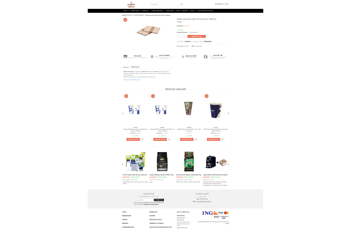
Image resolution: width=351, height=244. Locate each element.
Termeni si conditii (156, 223)
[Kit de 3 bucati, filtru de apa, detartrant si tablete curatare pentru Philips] (135, 161)
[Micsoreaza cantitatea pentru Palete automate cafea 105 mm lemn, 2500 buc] (178, 36)
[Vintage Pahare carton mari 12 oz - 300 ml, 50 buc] (189, 110)
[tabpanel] (148, 33)
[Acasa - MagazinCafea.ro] (131, 4)
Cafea (124, 212)
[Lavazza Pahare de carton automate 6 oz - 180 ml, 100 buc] (135, 110)
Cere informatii (197, 46)
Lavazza (135, 127)
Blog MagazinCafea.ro (205, 11)
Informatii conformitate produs (131, 80)
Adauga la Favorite (183, 46)
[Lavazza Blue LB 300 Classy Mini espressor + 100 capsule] (215, 161)
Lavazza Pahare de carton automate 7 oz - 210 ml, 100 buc (162, 130)
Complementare (128, 227)
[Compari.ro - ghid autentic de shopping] (128, 236)
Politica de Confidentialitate (151, 204)
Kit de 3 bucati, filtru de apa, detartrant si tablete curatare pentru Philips (146, 175)
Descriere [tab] (126, 67)
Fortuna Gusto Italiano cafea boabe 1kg (188, 175)
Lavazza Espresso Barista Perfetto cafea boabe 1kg (165, 175)
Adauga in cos (196, 36)
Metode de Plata (155, 219)
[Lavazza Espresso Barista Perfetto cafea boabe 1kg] (162, 161)
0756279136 (203, 199)
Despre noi (153, 212)
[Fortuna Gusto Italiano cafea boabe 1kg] (189, 161)
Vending (179, 22)
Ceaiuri (124, 219)
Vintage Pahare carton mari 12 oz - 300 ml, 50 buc (189, 130)
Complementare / (139, 15)
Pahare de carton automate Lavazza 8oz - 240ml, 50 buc (216, 130)
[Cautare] (181, 4)
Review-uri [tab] (135, 67)
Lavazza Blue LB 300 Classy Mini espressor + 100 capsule (220, 175)
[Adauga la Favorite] (142, 139)
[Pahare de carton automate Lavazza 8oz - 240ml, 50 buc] (215, 110)
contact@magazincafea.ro (203, 201)
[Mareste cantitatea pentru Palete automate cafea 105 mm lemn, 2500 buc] (184, 36)
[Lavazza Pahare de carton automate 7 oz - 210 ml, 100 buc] (162, 110)
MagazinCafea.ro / (128, 15)
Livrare (152, 216)
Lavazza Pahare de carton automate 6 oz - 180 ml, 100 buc (135, 130)
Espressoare (126, 216)
